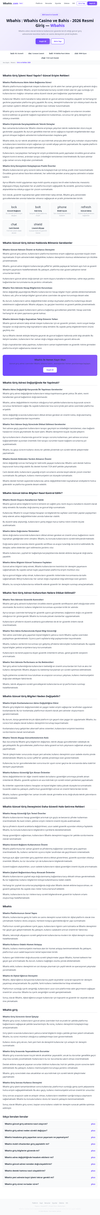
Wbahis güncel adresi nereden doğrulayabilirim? (28, 1164)
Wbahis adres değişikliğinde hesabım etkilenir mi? (29, 1157)
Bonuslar (48, 3)
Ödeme (61, 1203)
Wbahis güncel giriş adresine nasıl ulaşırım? (26, 1124)
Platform (39, 3)
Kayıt (41, 1203)
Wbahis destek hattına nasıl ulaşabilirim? (25, 1170)
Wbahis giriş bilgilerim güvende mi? (22, 1150)
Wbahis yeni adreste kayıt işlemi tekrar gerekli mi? (29, 1177)
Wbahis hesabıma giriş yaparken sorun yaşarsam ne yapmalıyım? (37, 1137)
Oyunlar (58, 3)
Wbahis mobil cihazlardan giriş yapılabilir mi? (27, 1144)
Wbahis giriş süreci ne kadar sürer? (22, 1184)
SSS (73, 3)
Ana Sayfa (6, 62)
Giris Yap (81, 3)
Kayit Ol (92, 3)
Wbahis (13, 62)
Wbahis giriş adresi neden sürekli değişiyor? (26, 1130)
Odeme (66, 3)
